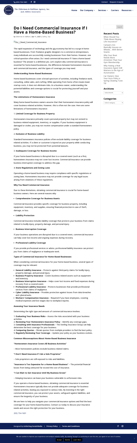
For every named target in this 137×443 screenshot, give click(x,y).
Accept (59, 440)
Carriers (115, 11)
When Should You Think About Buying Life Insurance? (112, 39)
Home (74, 11)
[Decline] (134, 438)
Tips (49, 37)
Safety (44, 37)
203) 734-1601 (20, 413)
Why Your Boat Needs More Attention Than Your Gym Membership (113, 59)
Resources (126, 11)
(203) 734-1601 (21, 2)
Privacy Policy (52, 426)
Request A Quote (116, 2)
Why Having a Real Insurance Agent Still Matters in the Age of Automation (113, 69)
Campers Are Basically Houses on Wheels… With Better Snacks (113, 48)
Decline (67, 440)
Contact (104, 2)
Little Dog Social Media (33, 426)
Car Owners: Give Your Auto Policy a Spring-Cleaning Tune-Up (113, 79)
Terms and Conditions (71, 426)
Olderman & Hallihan (23, 37)
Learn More (77, 440)
